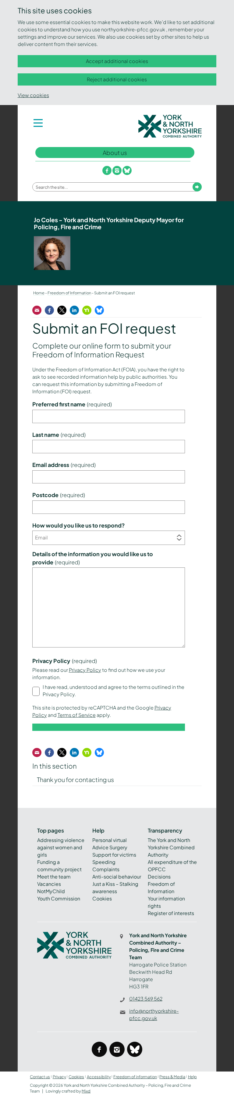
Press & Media (172, 1076)
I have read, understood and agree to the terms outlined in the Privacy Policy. (113, 690)
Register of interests (171, 913)
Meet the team (54, 876)
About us (115, 152)
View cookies (33, 95)
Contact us (40, 1076)
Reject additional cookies (117, 79)
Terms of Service (77, 715)
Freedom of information (135, 1076)
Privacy (59, 1076)
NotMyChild (51, 891)
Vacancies (49, 884)
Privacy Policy (85, 670)
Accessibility (99, 1076)
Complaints (105, 869)
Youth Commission (58, 898)
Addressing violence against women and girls (60, 847)
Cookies (102, 898)
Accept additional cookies (117, 61)
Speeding (103, 862)
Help (192, 1076)
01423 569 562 (145, 998)
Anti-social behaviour (116, 876)
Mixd (86, 1091)
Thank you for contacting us (75, 779)
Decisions (159, 876)
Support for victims (114, 854)
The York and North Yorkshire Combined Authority (171, 847)
